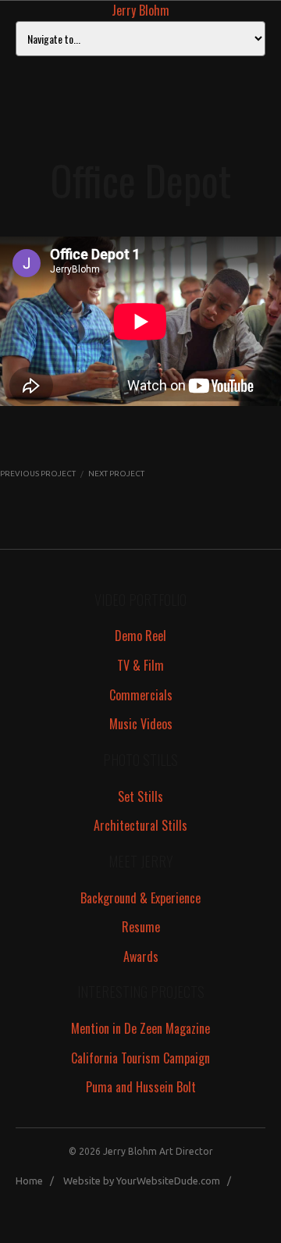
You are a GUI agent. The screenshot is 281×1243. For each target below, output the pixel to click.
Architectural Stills (140, 825)
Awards (140, 956)
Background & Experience (140, 898)
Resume (141, 926)
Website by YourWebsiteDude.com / (150, 1180)
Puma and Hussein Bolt (141, 1086)
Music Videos (141, 723)
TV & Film (140, 665)
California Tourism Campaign (140, 1058)
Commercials (141, 695)
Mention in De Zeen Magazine (140, 1028)
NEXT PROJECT (116, 473)
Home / (38, 1180)
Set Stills (140, 796)
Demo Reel (140, 635)
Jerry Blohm (140, 10)
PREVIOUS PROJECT (38, 473)
